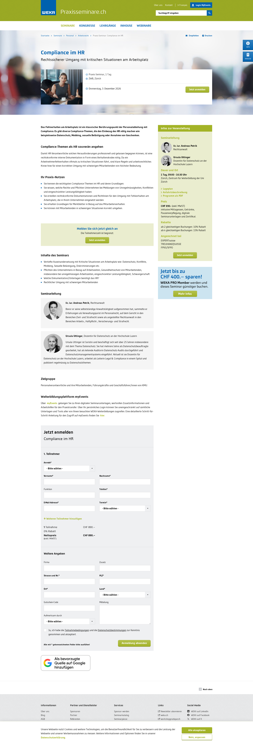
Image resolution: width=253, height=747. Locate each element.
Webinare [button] (144, 25)
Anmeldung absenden (134, 643)
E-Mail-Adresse (51, 502)
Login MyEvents (203, 5)
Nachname (105, 475)
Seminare (58, 35)
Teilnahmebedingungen (77, 630)
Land (102, 588)
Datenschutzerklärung (53, 737)
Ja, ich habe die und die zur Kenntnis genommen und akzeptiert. (94, 632)
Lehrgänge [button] (108, 25)
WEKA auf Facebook (200, 715)
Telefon (103, 489)
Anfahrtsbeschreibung (175, 192)
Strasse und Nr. (51, 575)
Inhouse (126, 25)
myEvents (52, 403)
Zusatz (102, 562)
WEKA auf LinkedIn (199, 711)
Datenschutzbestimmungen (112, 630)
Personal (70, 35)
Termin (103, 502)
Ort (46, 588)
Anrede (47, 462)
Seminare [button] (68, 25)
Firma (46, 562)
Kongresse (87, 25)
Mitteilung (103, 602)
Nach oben (207, 689)
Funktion (48, 489)
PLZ (101, 575)
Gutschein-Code (51, 602)
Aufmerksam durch (53, 615)
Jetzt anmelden (197, 89)
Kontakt (169, 5)
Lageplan (168, 188)
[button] (69, 468)
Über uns (158, 5)
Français (183, 5)
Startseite (45, 35)
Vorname (48, 475)
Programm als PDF (173, 195)
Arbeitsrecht (83, 35)
